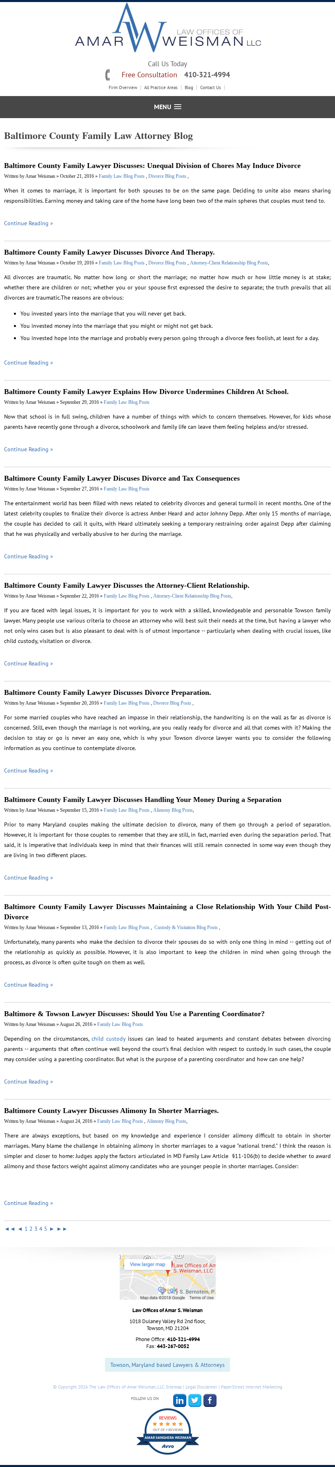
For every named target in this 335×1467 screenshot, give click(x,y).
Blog (189, 87)
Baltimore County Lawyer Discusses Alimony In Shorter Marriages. (111, 1110)
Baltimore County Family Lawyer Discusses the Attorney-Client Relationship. (127, 585)
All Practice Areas (161, 87)
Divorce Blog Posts (168, 176)
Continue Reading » (28, 223)
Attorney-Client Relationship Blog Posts (229, 263)
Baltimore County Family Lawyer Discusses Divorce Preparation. (107, 692)
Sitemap (174, 1387)
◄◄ (10, 1228)
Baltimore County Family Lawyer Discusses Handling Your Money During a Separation (142, 799)
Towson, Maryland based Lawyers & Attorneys (167, 1364)
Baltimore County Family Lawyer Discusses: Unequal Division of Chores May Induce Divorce (152, 165)
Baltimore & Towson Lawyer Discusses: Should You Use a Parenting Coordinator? (134, 1014)
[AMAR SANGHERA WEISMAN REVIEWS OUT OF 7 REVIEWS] (167, 1454)
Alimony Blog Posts (173, 810)
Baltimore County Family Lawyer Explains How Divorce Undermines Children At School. (146, 391)
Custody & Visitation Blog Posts (186, 927)
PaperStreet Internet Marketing (251, 1387)
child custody (108, 1038)
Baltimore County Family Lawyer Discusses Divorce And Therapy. (109, 252)
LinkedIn (179, 1400)
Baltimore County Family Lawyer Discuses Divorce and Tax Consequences (122, 478)
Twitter (194, 1400)
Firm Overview (123, 87)
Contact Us (210, 87)
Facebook (210, 1400)
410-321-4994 (207, 74)
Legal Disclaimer (201, 1387)
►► (62, 1228)
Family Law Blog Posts (122, 176)
